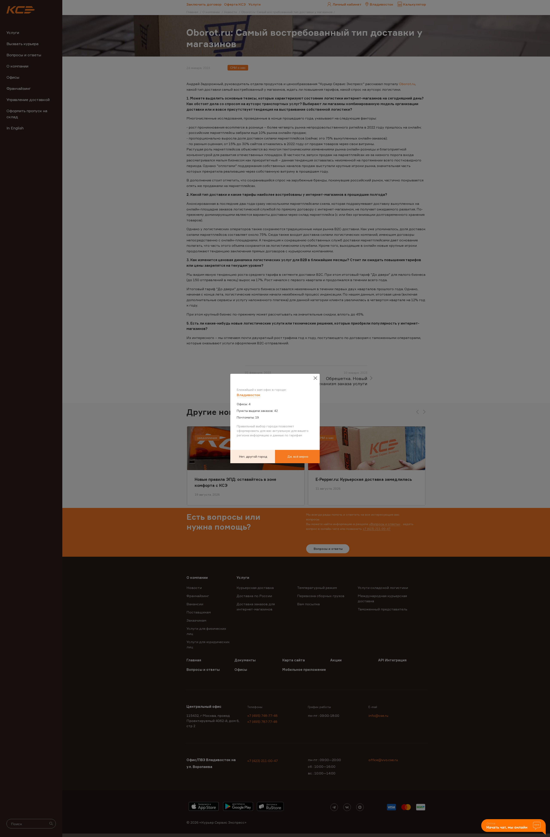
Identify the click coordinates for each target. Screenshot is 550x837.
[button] (513, 827)
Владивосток (248, 395)
